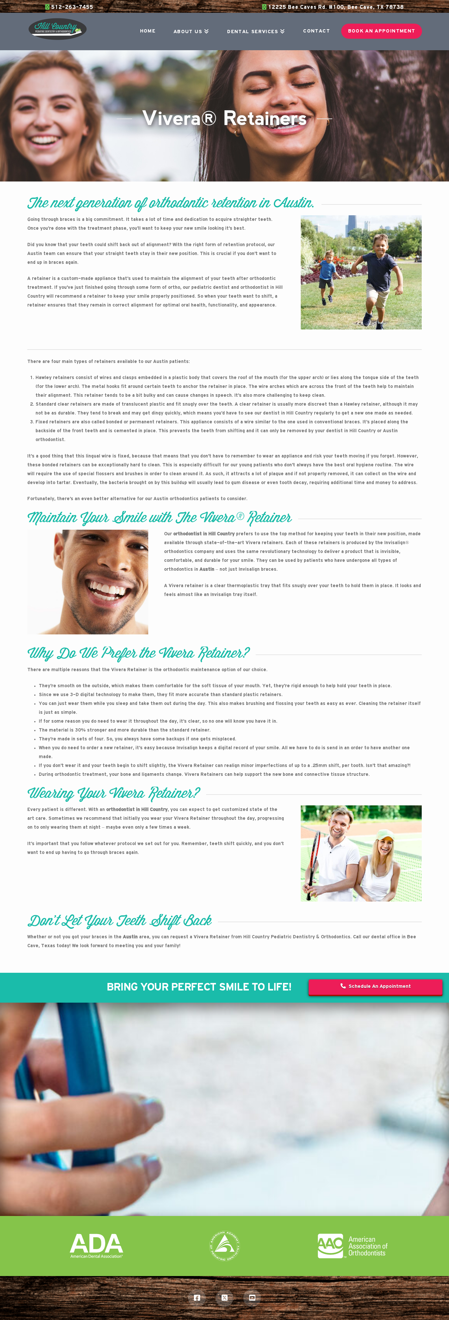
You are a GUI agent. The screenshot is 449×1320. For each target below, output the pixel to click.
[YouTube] (252, 1298)
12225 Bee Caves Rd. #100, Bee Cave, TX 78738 (335, 7)
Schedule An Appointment (379, 986)
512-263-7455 (71, 7)
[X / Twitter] (224, 1298)
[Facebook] (197, 1298)
